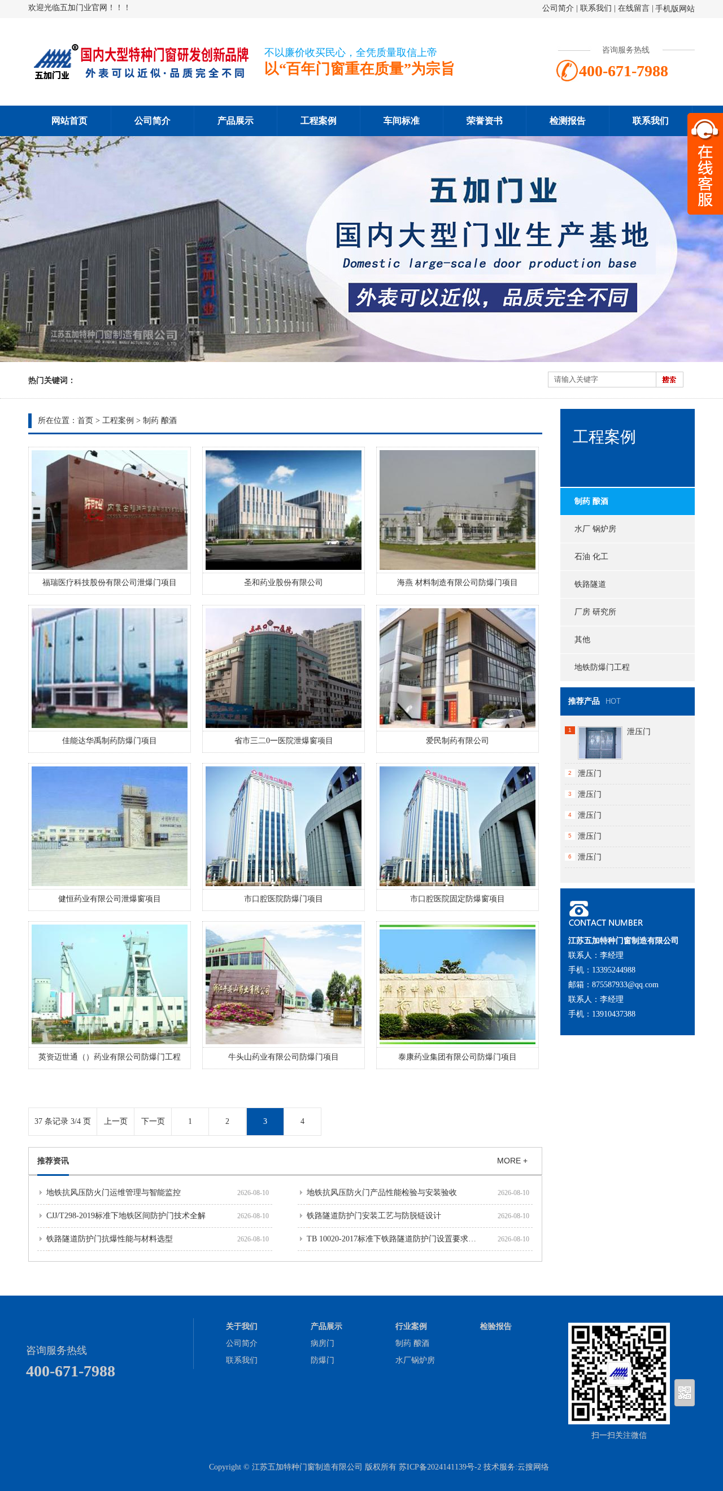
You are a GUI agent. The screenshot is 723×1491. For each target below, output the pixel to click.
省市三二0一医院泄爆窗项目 (283, 740)
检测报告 (568, 120)
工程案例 (318, 120)
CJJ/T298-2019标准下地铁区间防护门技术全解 (126, 1215)
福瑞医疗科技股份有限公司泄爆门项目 (109, 582)
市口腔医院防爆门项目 (283, 899)
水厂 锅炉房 (595, 529)
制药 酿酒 (160, 420)
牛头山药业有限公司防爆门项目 (283, 1057)
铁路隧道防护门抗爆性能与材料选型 (109, 1239)
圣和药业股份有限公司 (283, 582)
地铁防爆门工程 (602, 667)
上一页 (116, 1121)
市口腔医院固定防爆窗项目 (457, 899)
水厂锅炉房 (415, 1360)
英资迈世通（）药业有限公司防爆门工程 (109, 1057)
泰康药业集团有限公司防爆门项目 (457, 1057)
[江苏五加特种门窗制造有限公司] (141, 77)
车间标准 (402, 120)
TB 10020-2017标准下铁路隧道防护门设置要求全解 (395, 1239)
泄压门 (639, 731)
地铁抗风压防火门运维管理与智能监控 (113, 1192)
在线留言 (634, 8)
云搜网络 (533, 1467)
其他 (582, 639)
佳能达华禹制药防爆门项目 (109, 740)
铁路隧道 (590, 584)
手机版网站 (675, 9)
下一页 (153, 1121)
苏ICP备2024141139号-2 (440, 1467)
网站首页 (69, 120)
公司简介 (558, 8)
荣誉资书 (485, 120)
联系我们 (596, 8)
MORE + (512, 1160)
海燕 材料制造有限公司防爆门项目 (457, 582)
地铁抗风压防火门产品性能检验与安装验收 (382, 1192)
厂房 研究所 (595, 612)
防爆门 (322, 1360)
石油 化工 (591, 556)
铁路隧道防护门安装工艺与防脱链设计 (374, 1215)
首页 (85, 420)
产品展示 (235, 120)
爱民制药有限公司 (457, 740)
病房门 (322, 1343)
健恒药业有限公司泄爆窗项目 (109, 899)
